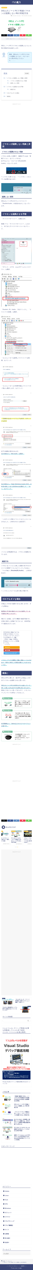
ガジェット (4, 7)
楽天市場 (7, 650)
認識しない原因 (14, 83)
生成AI (7, 1242)
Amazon (7, 647)
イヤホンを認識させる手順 (15, 86)
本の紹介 (7, 1238)
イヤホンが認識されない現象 (18, 80)
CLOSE (27, 73)
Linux (7, 1195)
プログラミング (9, 1221)
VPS (6, 1204)
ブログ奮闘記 (9, 1225)
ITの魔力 (16, 2)
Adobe (7, 1191)
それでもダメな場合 (13, 93)
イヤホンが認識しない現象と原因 (17, 78)
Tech (6, 1199)
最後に (9, 96)
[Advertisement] (16, 121)
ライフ (7, 1229)
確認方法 (12, 89)
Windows (8, 1208)
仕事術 (7, 1234)
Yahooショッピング (11, 653)
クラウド (7, 1217)
